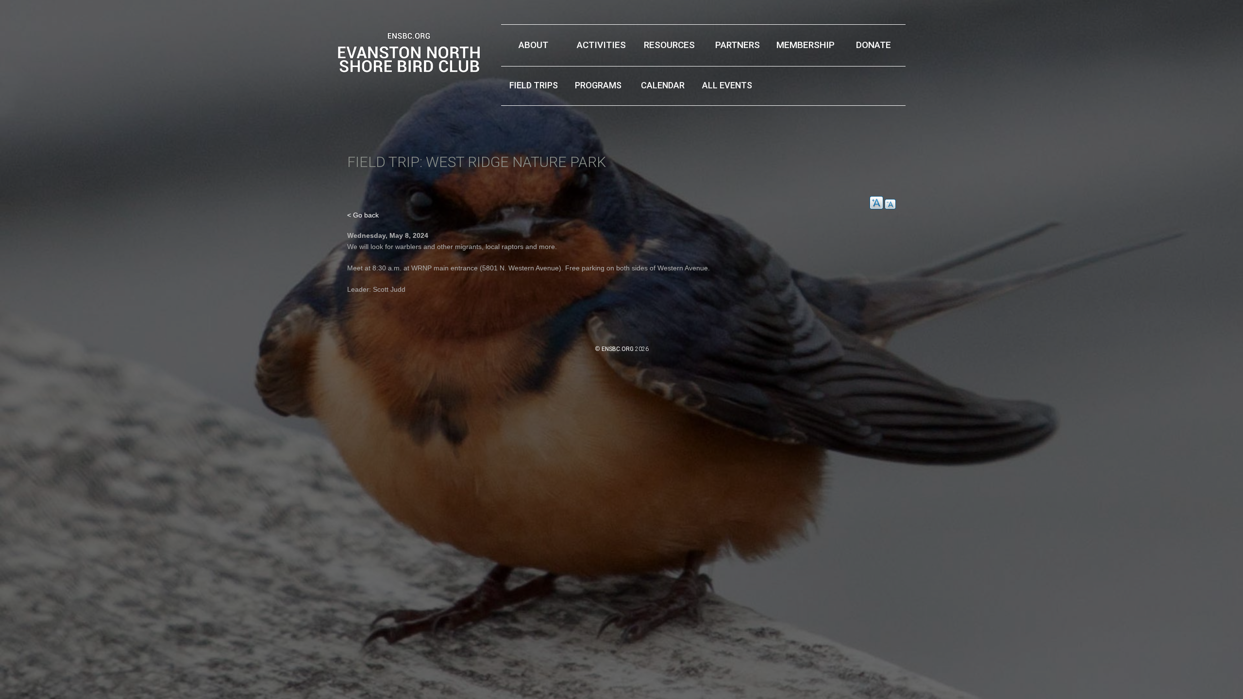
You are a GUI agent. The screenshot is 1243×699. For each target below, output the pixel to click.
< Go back (363, 215)
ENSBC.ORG (618, 349)
